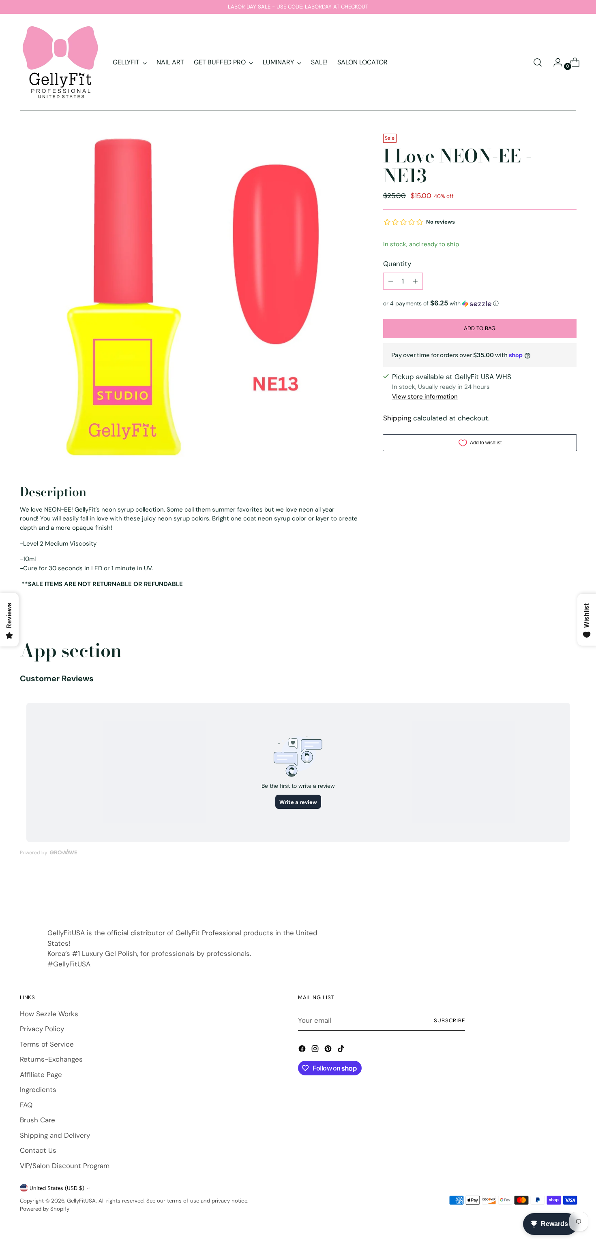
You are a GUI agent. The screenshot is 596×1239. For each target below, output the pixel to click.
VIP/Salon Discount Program (64, 1165)
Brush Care (37, 1119)
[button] (480, 303)
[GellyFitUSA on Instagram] (316, 1050)
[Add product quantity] (415, 281)
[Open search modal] (538, 62)
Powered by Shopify (44, 1208)
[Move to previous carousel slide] (551, 893)
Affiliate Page (41, 1074)
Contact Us (38, 1150)
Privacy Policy (42, 1028)
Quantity (397, 263)
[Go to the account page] (555, 62)
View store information (425, 396)
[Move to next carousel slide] (570, 893)
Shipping (397, 418)
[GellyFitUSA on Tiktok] (342, 1050)
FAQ (26, 1104)
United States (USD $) (57, 1188)
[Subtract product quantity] (391, 281)
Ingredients (38, 1089)
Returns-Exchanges (51, 1059)
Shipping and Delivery (55, 1135)
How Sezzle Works (49, 1013)
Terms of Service (47, 1044)
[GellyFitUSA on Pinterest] (329, 1050)
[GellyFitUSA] (60, 62)
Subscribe (449, 1020)
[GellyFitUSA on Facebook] (303, 1050)
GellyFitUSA (81, 1200)
